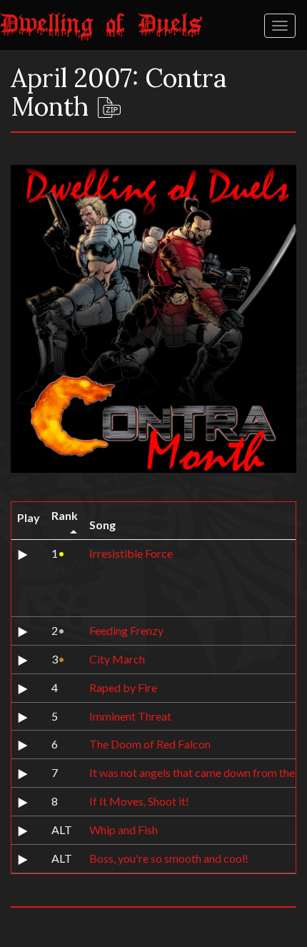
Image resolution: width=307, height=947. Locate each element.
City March (117, 659)
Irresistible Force (131, 553)
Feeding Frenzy (126, 630)
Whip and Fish (123, 829)
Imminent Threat (130, 716)
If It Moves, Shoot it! (139, 801)
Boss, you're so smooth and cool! (168, 858)
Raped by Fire (123, 687)
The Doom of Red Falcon (150, 744)
